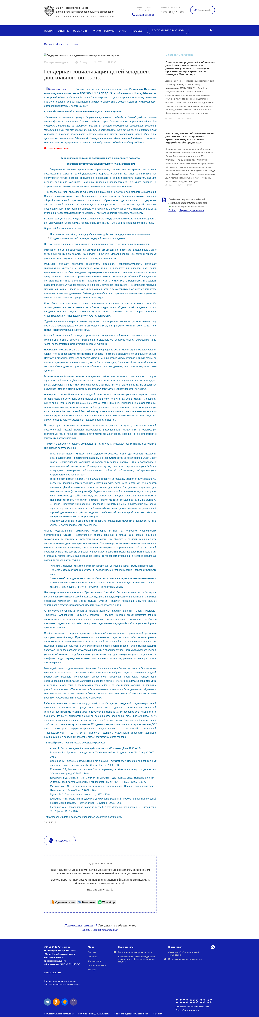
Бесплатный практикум (168, 30)
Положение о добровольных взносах (131, 1014)
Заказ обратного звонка (187, 1010)
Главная (49, 31)
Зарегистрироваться (191, 210)
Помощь (137, 31)
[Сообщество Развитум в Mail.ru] (64, 1002)
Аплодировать (62, 840)
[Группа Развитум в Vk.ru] (47, 1002)
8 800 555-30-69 (194, 1001)
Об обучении (80, 31)
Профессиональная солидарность (185, 959)
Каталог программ (104, 31)
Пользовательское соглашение (59, 1014)
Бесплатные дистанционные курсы (135, 952)
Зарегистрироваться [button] (105, 930)
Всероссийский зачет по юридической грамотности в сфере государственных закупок (137, 959)
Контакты (92, 969)
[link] (63, 902)
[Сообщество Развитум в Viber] (73, 1002)
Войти (86, 930)
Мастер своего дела (67, 44)
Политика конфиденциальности (93, 1014)
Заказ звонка (144, 14)
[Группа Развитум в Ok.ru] (56, 1002)
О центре (63, 31)
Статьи (123, 31)
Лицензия (157, 1014)
